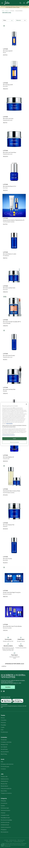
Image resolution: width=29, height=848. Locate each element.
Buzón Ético (4, 791)
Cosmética (3, 720)
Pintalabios (3, 829)
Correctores (4, 803)
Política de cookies (9, 841)
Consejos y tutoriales (6, 742)
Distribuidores (4, 781)
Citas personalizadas (6, 788)
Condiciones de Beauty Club (18, 841)
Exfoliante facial (5, 824)
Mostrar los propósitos (14, 442)
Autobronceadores (6, 827)
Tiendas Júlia (4, 776)
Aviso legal (6, 840)
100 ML (10, 114)
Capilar (3, 727)
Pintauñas (3, 800)
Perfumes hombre (5, 810)
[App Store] (6, 701)
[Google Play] (17, 701)
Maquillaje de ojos (5, 817)
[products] (3, 845)
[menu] (2, 3)
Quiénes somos (5, 779)
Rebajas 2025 (4, 744)
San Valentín (4, 747)
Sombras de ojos (5, 822)
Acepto (14, 438)
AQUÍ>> (21, 7)
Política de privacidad (21, 840)
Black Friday (4, 754)
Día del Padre (4, 749)
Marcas (3, 717)
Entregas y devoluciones (7, 764)
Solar (2, 729)
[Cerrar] (26, 404)
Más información (9, 423)
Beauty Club (4, 783)
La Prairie (5, 49)
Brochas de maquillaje (6, 820)
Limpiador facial (5, 815)
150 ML (7, 249)
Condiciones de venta (12, 840)
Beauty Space (4, 786)
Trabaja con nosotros (6, 793)
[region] (14, 424)
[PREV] (4, 316)
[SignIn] (24, 3)
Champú (3, 812)
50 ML (7, 46)
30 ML (4, 46)
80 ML (4, 249)
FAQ (2, 761)
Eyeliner (3, 805)
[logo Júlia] (8, 3)
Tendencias (4, 739)
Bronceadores (4, 832)
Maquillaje (3, 725)
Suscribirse (7, 687)
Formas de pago (5, 766)
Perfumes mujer (5, 808)
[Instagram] (1, 691)
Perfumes (3, 722)
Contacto (3, 769)
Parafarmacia (4, 732)
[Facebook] (4, 691)
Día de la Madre (5, 751)
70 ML (7, 351)
